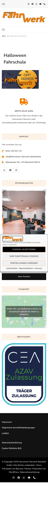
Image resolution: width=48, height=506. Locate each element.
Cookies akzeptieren (24, 249)
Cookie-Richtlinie (12, 268)
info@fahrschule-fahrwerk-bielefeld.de (23, 156)
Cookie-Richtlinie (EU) (11, 448)
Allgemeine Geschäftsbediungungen (18, 427)
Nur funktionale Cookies (24, 256)
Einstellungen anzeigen (24, 263)
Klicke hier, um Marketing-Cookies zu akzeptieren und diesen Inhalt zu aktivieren (24, 312)
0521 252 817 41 (14, 151)
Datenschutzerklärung (26, 268)
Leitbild (5, 433)
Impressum (38, 268)
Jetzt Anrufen (24, 276)
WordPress (14, 472)
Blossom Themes (23, 468)
